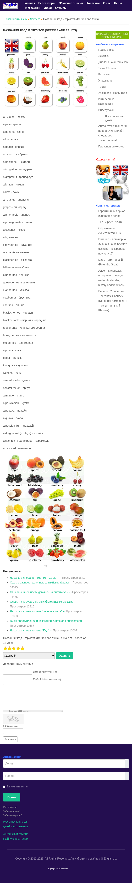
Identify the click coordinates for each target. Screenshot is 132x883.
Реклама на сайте (62, 869)
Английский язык (16, 19)
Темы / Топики (107, 68)
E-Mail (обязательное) (47, 679)
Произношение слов (111, 146)
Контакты (93, 3)
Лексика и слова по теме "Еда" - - (43, 630)
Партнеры (51, 869)
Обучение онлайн (71, 3)
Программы (32, 8)
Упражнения (106, 80)
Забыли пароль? (12, 815)
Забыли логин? (11, 811)
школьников (21, 826)
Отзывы (61, 8)
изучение (17, 821)
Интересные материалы (106, 101)
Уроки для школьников (112, 92)
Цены (118, 3)
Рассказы (104, 74)
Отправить (10, 739)
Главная (29, 3)
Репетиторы (46, 3)
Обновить (11, 726)
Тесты (102, 86)
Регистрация (10, 807)
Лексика (35, 19)
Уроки (48, 8)
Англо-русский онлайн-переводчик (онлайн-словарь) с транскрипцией (113, 133)
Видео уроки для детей (114, 118)
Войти (11, 797)
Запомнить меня (17, 786)
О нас (107, 3)
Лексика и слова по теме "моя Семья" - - (48, 577)
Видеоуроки (106, 110)
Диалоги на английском (113, 62)
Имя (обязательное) (45, 671)
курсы (7, 821)
